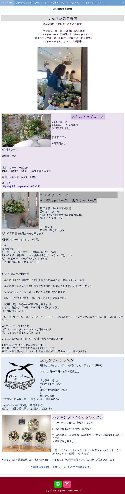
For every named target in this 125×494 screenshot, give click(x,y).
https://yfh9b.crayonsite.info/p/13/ (21, 186)
